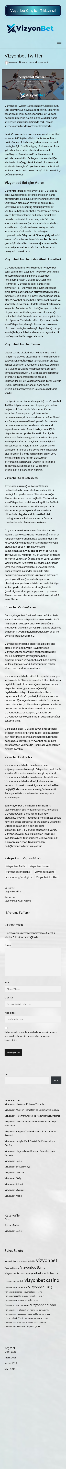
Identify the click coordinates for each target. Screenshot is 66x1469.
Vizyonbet (11, 105)
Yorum (8, 944)
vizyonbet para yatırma (39, 1310)
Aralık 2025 (10, 1357)
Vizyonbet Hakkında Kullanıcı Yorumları (25, 1104)
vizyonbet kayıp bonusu (14, 1300)
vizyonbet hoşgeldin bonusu (16, 1296)
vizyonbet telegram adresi (16, 1314)
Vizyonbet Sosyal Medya (18, 900)
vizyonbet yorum (33, 1326)
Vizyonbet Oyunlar (14, 1189)
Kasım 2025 (11, 1363)
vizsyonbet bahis (28, 1261)
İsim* (7, 982)
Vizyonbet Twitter (47, 877)
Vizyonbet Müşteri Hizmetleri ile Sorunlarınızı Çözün (32, 1109)
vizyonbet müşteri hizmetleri (17, 1310)
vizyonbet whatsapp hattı (36, 1322)
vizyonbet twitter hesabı (15, 1322)
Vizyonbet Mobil (13, 1195)
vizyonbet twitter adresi (38, 1318)
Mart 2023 (10, 1369)
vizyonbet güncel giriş (19, 877)
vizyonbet (13, 62)
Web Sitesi (10, 1012)
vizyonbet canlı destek (14, 1281)
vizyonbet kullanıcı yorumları (17, 1305)
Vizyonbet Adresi (14, 1184)
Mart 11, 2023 (27, 62)
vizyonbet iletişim (36, 1296)
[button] (33, 10)
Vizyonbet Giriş (13, 891)
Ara (6, 1074)
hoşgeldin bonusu (12, 1261)
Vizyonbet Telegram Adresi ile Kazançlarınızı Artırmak (32, 1115)
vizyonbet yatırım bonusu (15, 1326)
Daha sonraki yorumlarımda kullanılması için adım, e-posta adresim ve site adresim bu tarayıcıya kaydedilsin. (31, 1035)
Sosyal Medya (12, 1225)
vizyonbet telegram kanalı (39, 1314)
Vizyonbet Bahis (31, 858)
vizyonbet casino (44, 871)
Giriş (7, 1219)
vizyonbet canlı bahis (18, 871)
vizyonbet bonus (39, 866)
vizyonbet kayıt (31, 1300)
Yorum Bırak (43, 62)
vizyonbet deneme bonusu (16, 1287)
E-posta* (9, 997)
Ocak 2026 (10, 1351)
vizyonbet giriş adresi (14, 1292)
